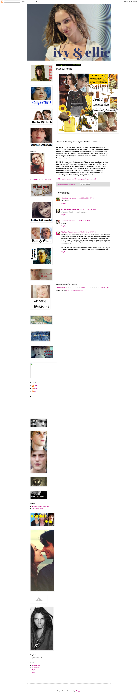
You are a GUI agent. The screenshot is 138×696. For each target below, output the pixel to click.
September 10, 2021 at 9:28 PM (84, 209)
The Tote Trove (66, 232)
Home (83, 287)
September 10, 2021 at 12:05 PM (80, 198)
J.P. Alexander (66, 209)
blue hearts (36, 667)
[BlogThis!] (83, 184)
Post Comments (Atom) (74, 290)
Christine (64, 198)
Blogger (78, 691)
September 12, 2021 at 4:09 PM (79, 220)
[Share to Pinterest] (89, 184)
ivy (35, 391)
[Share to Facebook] (87, 184)
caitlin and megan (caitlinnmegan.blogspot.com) (76, 179)
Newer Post (61, 287)
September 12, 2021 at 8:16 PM (84, 232)
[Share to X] (85, 184)
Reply (63, 203)
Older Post (105, 287)
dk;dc (34, 670)
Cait (35, 385)
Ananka (64, 220)
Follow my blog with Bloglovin (40, 179)
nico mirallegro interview (40, 506)
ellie (35, 388)
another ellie (36, 665)
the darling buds (37, 508)
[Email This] (81, 184)
